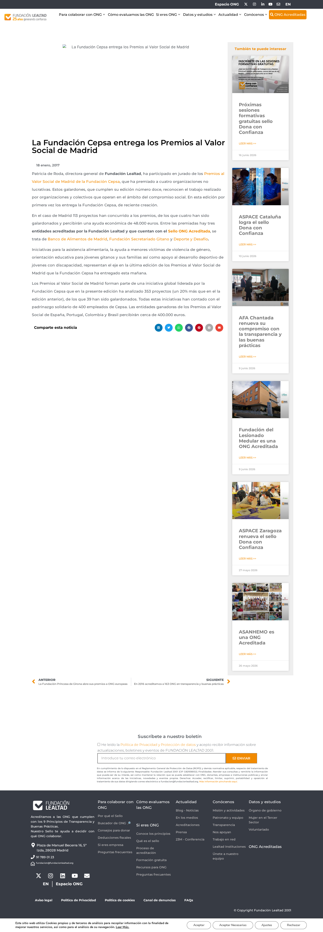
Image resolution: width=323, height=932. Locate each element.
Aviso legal (43, 900)
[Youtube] (74, 875)
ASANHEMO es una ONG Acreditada (256, 637)
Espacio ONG (227, 4)
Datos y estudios (197, 15)
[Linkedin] (62, 875)
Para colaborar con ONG (80, 15)
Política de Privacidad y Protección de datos (158, 745)
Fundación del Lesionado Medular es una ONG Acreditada (258, 438)
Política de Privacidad (78, 900)
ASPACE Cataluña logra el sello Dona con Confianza (260, 225)
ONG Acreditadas (289, 15)
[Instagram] (50, 875)
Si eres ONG (166, 15)
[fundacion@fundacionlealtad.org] (33, 864)
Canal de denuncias (159, 900)
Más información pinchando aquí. (218, 781)
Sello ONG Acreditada (189, 231)
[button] (159, 328)
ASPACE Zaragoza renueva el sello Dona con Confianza (260, 539)
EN (288, 4)
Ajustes (266, 925)
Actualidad (228, 15)
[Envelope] (86, 875)
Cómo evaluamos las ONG (131, 15)
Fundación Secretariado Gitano (139, 239)
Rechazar (293, 925)
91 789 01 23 (45, 857)
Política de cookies (120, 900)
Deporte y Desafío (191, 239)
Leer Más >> (247, 143)
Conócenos (254, 15)
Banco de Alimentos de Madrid (77, 239)
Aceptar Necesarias (233, 925)
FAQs (188, 900)
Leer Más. (122, 927)
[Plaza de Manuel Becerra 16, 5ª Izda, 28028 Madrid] (33, 845)
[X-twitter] (38, 875)
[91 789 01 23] (33, 857)
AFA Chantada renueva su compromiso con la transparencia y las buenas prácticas (260, 331)
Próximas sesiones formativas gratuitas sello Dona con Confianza (256, 118)
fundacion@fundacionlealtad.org (54, 863)
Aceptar (198, 925)
